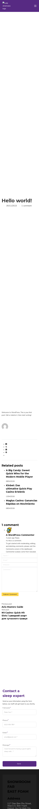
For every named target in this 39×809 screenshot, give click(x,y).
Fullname (6, 708)
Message (6, 745)
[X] (6, 447)
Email (5, 732)
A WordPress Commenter (20, 535)
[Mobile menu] (35, 6)
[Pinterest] (6, 452)
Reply (17, 538)
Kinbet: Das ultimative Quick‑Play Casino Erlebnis (19, 488)
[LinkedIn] (6, 450)
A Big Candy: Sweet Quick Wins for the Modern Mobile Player (19, 473)
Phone (5, 720)
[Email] (6, 455)
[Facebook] (6, 444)
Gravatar (32, 552)
